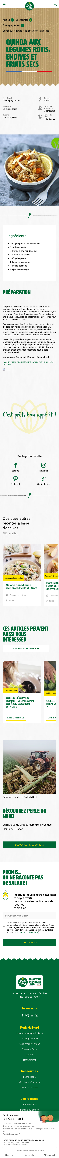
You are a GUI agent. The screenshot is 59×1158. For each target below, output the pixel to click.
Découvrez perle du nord (29, 845)
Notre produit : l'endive (29, 1044)
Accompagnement (11, 25)
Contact (29, 1054)
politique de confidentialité (26, 932)
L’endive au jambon (29, 1110)
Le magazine (29, 1077)
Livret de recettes (29, 1087)
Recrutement (29, 1060)
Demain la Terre (29, 1049)
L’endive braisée (29, 1104)
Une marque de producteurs (29, 1033)
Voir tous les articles (25, 648)
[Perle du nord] (29, 6)
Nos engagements (29, 1038)
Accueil (6, 20)
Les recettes (22, 20)
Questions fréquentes (29, 1082)
